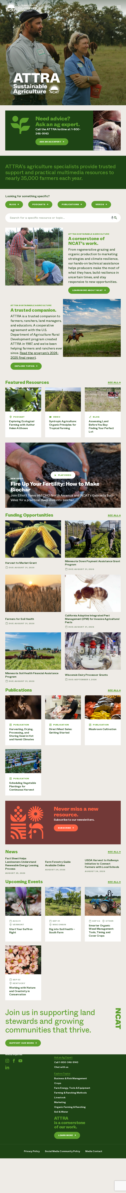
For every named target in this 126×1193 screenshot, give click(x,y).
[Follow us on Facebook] (14, 1061)
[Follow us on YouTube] (20, 1061)
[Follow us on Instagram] (7, 1061)
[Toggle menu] (119, 7)
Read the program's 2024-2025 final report (34, 355)
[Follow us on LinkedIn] (7, 1067)
